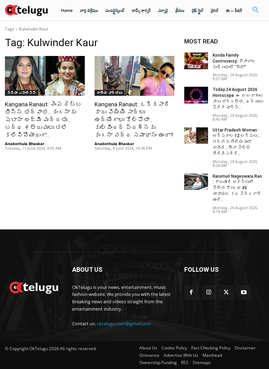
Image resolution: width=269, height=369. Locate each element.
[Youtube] (244, 292)
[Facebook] (191, 292)
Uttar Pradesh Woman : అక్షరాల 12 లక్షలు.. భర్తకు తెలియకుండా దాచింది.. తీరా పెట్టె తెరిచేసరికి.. (236, 142)
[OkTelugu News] (33, 286)
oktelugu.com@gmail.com (124, 323)
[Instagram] (209, 292)
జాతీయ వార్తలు (109, 92)
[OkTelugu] (26, 10)
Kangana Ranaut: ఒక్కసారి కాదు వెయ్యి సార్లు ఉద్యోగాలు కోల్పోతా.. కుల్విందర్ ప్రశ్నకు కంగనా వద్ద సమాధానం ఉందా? (134, 120)
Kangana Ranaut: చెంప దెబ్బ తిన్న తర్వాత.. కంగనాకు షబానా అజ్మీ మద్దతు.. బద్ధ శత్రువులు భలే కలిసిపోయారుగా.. (43, 120)
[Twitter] (226, 292)
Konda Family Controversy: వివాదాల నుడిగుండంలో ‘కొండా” (234, 61)
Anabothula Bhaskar (24, 143)
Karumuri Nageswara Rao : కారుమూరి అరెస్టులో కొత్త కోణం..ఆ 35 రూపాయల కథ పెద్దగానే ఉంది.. (237, 188)
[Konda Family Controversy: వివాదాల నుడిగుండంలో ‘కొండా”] (196, 60)
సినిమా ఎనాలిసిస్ (21, 92)
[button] (255, 10)
